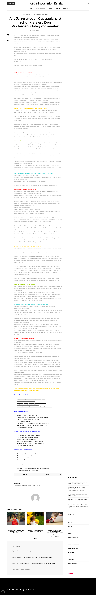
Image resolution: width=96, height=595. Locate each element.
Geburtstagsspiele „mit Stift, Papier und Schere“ (28, 435)
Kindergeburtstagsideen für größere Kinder (27, 470)
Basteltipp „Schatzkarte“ (23, 457)
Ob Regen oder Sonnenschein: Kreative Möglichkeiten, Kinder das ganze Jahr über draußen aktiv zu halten (77, 489)
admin (12, 535)
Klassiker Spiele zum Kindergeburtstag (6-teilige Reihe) (30, 441)
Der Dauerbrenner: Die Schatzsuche (25, 445)
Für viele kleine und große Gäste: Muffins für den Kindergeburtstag (33, 423)
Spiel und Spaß (36, 485)
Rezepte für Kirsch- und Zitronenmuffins (27, 415)
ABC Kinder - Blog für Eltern (48, 3)
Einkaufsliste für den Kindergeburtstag (26, 551)
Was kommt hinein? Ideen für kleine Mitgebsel (28, 405)
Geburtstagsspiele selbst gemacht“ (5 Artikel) (28, 437)
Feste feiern (18, 485)
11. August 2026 (18, 535)
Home (32, 8)
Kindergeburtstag (41, 8)
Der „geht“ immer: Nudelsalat (24, 421)
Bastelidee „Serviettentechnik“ (24, 455)
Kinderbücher (72, 541)
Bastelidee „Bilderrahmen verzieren (25, 459)
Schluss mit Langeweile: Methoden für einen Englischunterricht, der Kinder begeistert (55, 532)
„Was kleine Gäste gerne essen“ (24, 427)
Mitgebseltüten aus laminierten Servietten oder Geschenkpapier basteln (34, 407)
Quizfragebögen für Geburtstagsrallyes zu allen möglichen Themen (33, 417)
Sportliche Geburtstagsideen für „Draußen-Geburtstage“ (30, 443)
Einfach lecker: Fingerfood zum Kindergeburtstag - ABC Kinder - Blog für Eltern (36, 563)
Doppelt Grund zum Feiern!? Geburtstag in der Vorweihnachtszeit (33, 468)
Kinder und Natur (73, 537)
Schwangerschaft (73, 563)
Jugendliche (71, 530)
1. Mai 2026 (57, 536)
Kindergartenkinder (27, 14)
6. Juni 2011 (32, 30)
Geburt (70, 526)
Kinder (50, 8)
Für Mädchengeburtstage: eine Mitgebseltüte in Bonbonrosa (31, 403)
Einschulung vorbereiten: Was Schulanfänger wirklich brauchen (16, 531)
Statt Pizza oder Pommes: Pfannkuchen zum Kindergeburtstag (32, 425)
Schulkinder (45, 14)
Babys (69, 519)
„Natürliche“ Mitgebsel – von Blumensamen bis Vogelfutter (31, 399)
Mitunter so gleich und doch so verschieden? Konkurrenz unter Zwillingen (34, 557)
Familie (58, 8)
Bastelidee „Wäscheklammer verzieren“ (26, 453)
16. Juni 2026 (37, 533)
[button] (34, 538)
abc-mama (38, 30)
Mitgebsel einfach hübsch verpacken (26, 401)
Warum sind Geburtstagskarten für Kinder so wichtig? (35, 531)
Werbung (70, 567)
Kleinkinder (71, 552)
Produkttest (71, 555)
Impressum (65, 8)
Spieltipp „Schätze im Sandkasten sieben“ (27, 439)
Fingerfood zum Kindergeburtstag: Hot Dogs (28, 419)
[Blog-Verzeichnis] (70, 573)
